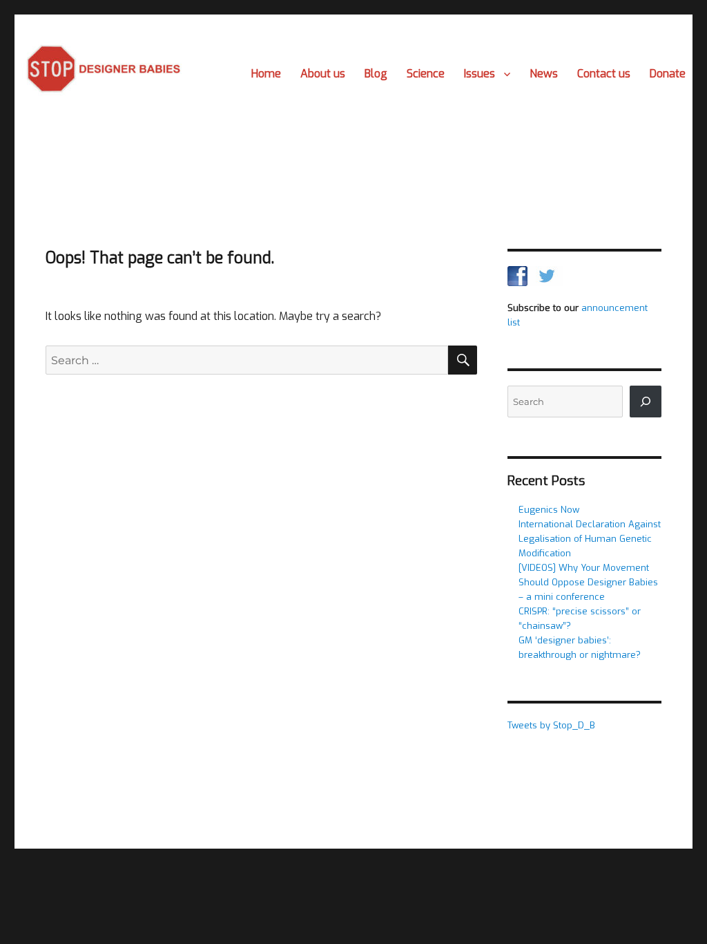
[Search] (645, 401)
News (544, 73)
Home (266, 73)
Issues (479, 73)
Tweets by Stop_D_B (551, 725)
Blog (376, 73)
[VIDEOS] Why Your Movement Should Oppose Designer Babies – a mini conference (588, 582)
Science (426, 73)
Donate (668, 73)
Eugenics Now (549, 510)
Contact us (603, 73)
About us (322, 73)
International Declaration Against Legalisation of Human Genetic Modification (590, 538)
